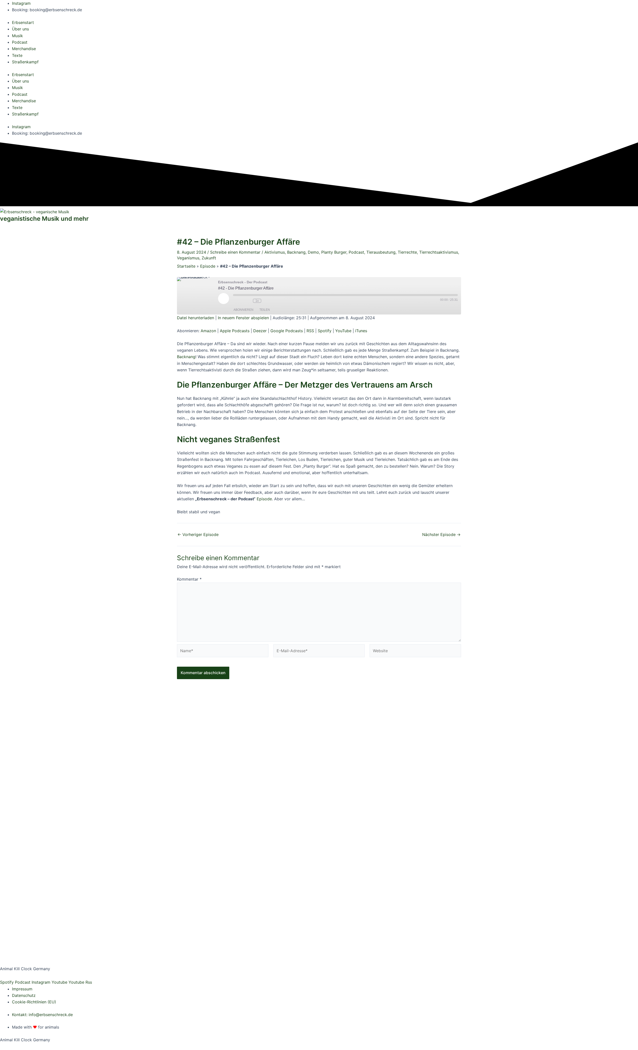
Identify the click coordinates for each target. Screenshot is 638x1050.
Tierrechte (407, 252)
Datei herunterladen (195, 317)
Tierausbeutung (381, 252)
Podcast (19, 94)
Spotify (324, 330)
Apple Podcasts (234, 330)
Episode (207, 266)
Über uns (20, 81)
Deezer (260, 330)
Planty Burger (333, 252)
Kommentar (189, 579)
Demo (313, 252)
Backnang (296, 252)
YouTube (343, 330)
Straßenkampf (25, 113)
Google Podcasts (286, 330)
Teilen (264, 310)
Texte (17, 107)
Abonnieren (243, 310)
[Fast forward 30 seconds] (269, 300)
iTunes (361, 330)
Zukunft (209, 257)
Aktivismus (274, 252)
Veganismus (188, 257)
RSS (310, 330)
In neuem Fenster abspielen (243, 317)
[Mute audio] (238, 300)
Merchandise (24, 100)
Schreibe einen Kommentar (235, 252)
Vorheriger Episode (198, 534)
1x (257, 301)
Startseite (186, 266)
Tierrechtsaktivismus (438, 252)
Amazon (208, 330)
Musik (17, 87)
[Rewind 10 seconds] (247, 300)
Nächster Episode (441, 534)
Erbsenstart (23, 74)
